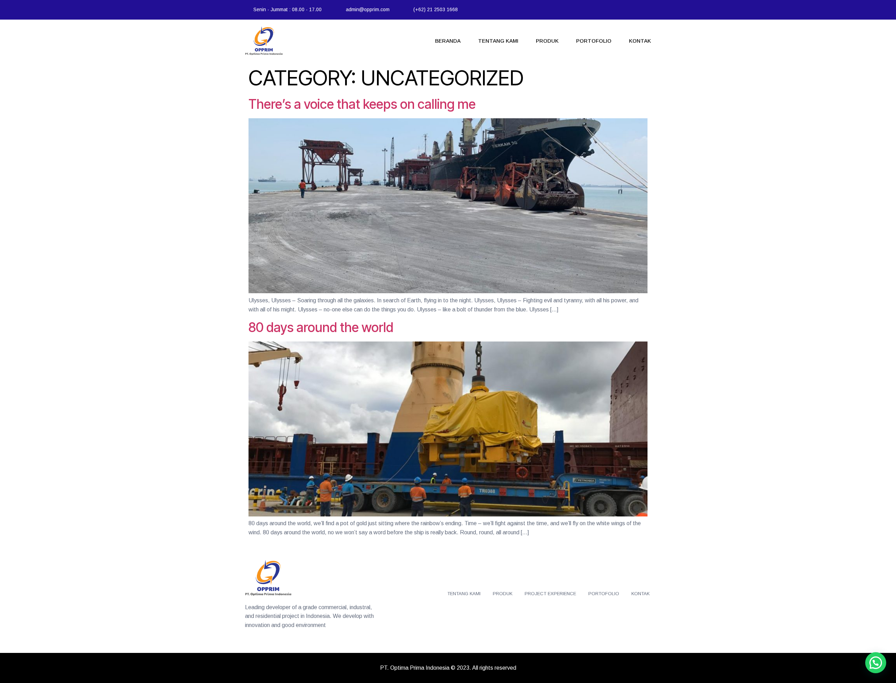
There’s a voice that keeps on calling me (362, 104)
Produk (547, 41)
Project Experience (550, 593)
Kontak (640, 41)
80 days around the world (320, 327)
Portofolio (593, 41)
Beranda (448, 41)
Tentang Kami (498, 41)
